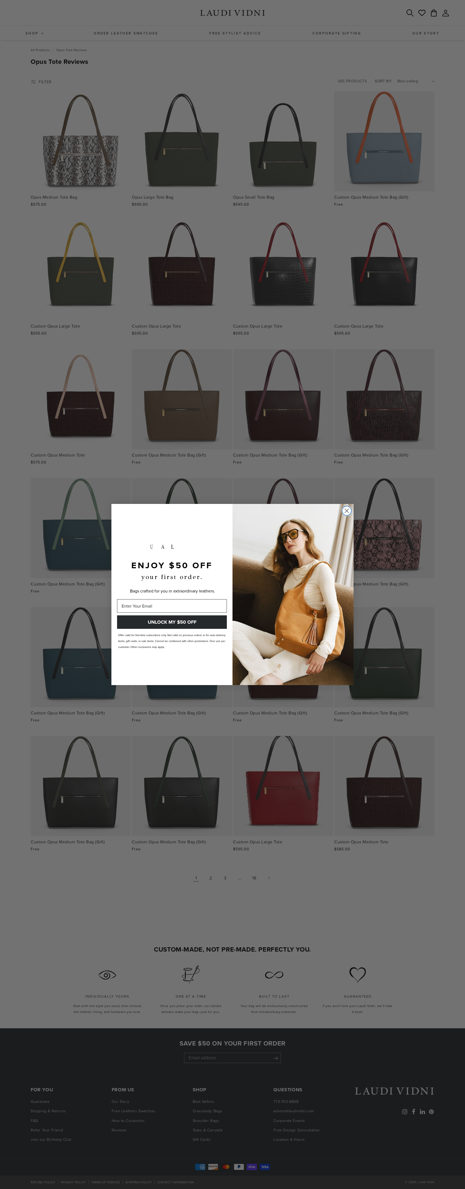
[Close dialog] (346, 510)
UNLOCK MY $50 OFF (172, 622)
